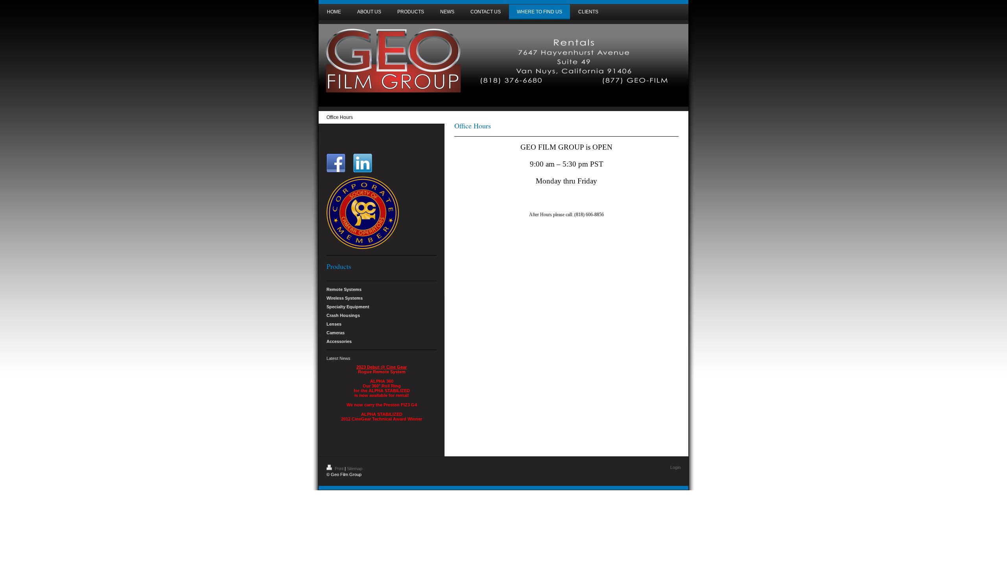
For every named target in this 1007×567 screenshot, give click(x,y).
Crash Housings (343, 315)
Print (339, 468)
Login (675, 467)
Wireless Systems (344, 298)
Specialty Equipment (347, 306)
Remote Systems (343, 289)
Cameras (335, 332)
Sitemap (354, 468)
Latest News (338, 358)
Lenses (333, 324)
